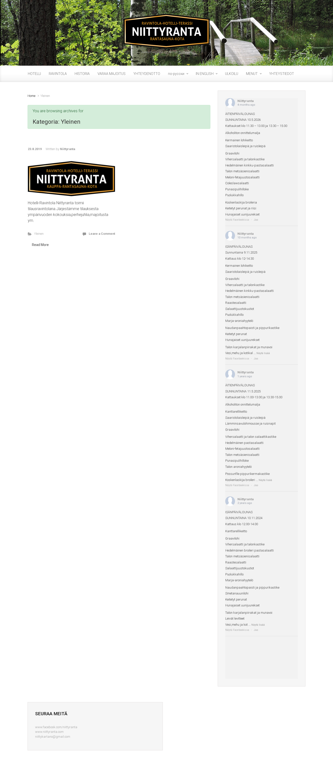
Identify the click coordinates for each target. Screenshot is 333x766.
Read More (40, 245)
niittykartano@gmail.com (52, 736)
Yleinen (39, 233)
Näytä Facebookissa (237, 219)
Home (31, 96)
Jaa (256, 219)
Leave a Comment (102, 233)
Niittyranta (67, 149)
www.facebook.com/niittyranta (56, 727)
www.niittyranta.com (49, 732)
